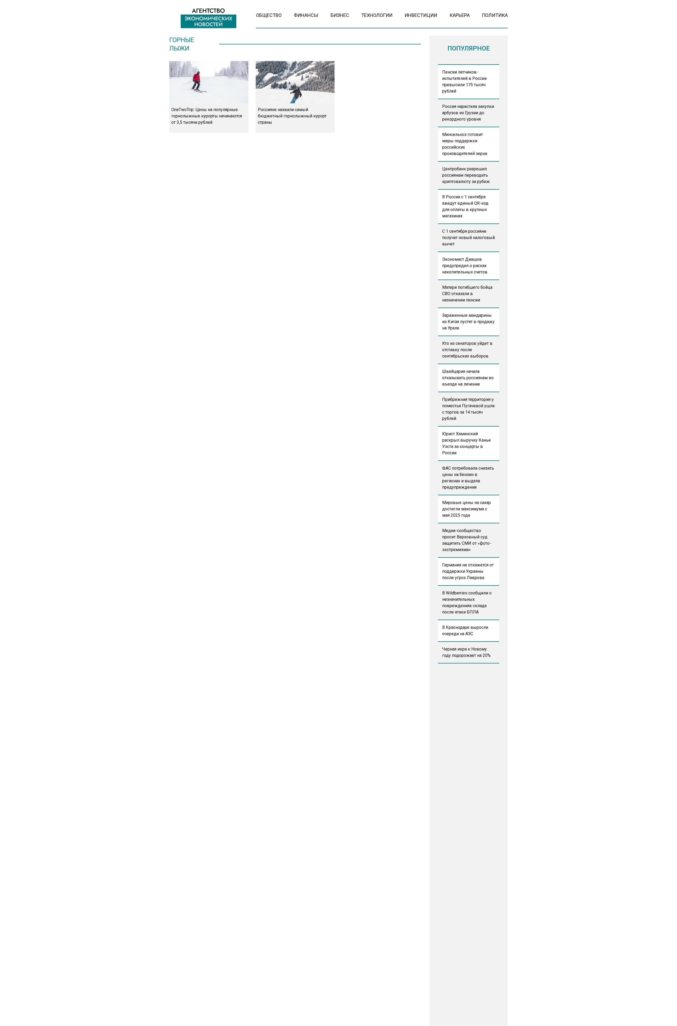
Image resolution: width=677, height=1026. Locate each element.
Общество (269, 15)
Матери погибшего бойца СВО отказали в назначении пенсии (467, 294)
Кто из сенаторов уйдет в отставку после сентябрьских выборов (467, 350)
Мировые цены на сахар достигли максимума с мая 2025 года (466, 509)
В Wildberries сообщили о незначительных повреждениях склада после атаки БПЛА (467, 602)
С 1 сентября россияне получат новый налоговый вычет (468, 237)
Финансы (306, 15)
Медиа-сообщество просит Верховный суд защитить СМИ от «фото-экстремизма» (466, 540)
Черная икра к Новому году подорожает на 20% (466, 652)
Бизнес (340, 15)
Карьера (460, 15)
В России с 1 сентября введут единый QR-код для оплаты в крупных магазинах (465, 206)
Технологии (376, 15)
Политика (495, 15)
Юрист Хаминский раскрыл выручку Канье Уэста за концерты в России (466, 443)
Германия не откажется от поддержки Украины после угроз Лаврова (468, 571)
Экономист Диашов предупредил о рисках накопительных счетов (464, 265)
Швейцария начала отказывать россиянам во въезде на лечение (468, 378)
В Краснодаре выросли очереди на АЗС (465, 630)
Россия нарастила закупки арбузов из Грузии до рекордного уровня (468, 113)
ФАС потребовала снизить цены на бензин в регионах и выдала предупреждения (468, 478)
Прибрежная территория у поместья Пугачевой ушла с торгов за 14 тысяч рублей (468, 409)
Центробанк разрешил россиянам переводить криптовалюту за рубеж (466, 175)
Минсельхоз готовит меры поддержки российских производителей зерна (464, 144)
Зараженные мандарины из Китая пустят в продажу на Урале (468, 322)
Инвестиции (421, 15)
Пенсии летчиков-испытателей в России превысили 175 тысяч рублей (464, 82)
